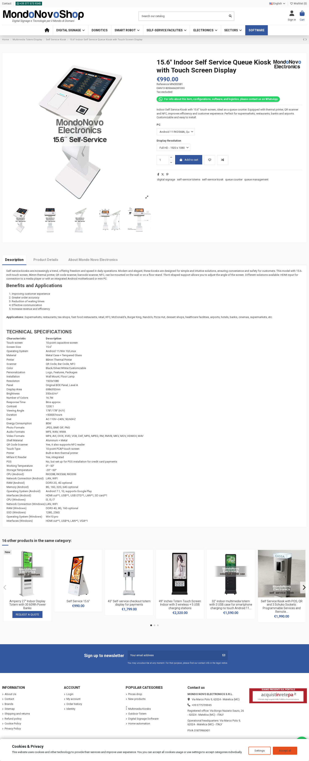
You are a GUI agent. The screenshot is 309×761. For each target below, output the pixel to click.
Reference (163, 84)
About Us (10, 694)
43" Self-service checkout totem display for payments (129, 602)
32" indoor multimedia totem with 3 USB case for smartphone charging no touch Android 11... (230, 604)
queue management (256, 179)
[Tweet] (162, 174)
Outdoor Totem (137, 713)
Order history (74, 704)
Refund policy (13, 718)
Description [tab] (14, 260)
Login (69, 694)
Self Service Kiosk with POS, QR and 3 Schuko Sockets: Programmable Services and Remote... (281, 606)
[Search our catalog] (230, 16)
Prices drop (135, 694)
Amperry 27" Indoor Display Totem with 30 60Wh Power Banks (27, 604)
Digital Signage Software (143, 718)
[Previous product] (304, 39)
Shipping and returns (17, 713)
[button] (70, 30)
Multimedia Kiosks (139, 708)
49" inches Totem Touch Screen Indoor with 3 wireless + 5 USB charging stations (180, 604)
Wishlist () (300, 3)
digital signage (166, 179)
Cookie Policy (13, 723)
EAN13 (161, 88)
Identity (70, 708)
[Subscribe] (224, 655)
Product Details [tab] (45, 260)
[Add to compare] (222, 160)
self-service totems (188, 179)
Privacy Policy (13, 728)
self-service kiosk (212, 179)
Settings (260, 750)
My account (73, 699)
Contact (7, 3)
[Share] (158, 174)
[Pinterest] (167, 174)
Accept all (285, 750)
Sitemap (10, 708)
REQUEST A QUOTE (27, 614)
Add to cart (191, 159)
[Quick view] (33, 596)
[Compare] (27, 596)
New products (136, 699)
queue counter (234, 179)
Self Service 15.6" (78, 601)
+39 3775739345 (201, 705)
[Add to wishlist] (209, 160)
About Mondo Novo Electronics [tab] (93, 260)
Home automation (139, 723)
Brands (9, 704)
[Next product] (306, 39)
